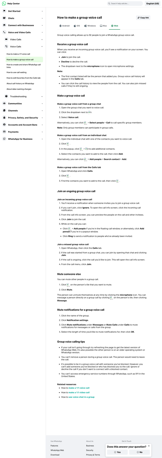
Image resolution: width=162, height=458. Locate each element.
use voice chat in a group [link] (82, 397)
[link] (11, 4)
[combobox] (126, 3)
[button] (152, 3)
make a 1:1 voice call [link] (79, 387)
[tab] (64, 26)
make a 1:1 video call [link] (79, 392)
